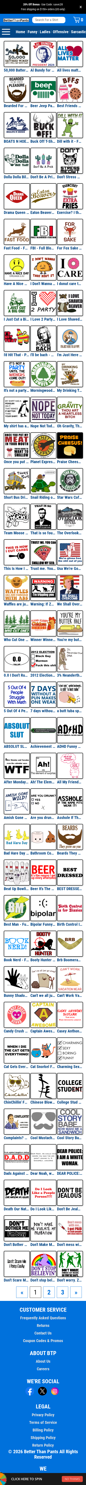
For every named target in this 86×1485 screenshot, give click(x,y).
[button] (22, 1292)
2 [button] (49, 1292)
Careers (43, 1368)
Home (20, 31)
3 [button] (62, 1292)
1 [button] (35, 1292)
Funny (32, 31)
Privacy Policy (43, 1414)
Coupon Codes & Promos (43, 1340)
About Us (43, 1361)
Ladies (45, 31)
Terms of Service (43, 1422)
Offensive (61, 31)
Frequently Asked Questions (43, 1317)
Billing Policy (43, 1430)
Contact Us (43, 1333)
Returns (43, 1325)
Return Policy (43, 1445)
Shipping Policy (43, 1437)
